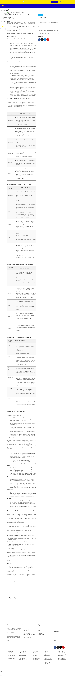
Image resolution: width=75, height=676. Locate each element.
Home (3, 5)
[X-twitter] (17, 2)
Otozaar (11, 667)
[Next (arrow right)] (1, 675)
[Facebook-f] (13, 2)
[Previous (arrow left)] (0, 675)
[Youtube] (15, 2)
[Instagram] (11, 2)
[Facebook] (39, 39)
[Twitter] (45, 39)
